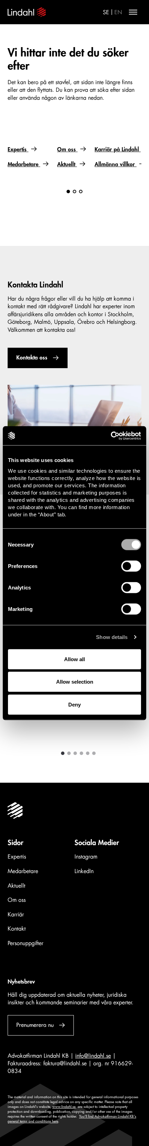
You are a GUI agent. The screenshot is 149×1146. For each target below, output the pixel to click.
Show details (112, 637)
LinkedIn (84, 871)
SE (106, 12)
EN (118, 12)
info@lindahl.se (93, 1056)
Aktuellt (67, 164)
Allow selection (74, 682)
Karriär (16, 914)
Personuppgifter (25, 943)
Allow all (74, 659)
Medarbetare (24, 164)
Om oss (67, 149)
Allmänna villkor (116, 164)
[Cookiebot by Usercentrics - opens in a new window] (110, 435)
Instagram (85, 857)
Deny (74, 704)
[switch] (131, 565)
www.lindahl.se (64, 1107)
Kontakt (17, 929)
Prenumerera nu (35, 1025)
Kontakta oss (31, 358)
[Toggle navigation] (133, 12)
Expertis (18, 149)
